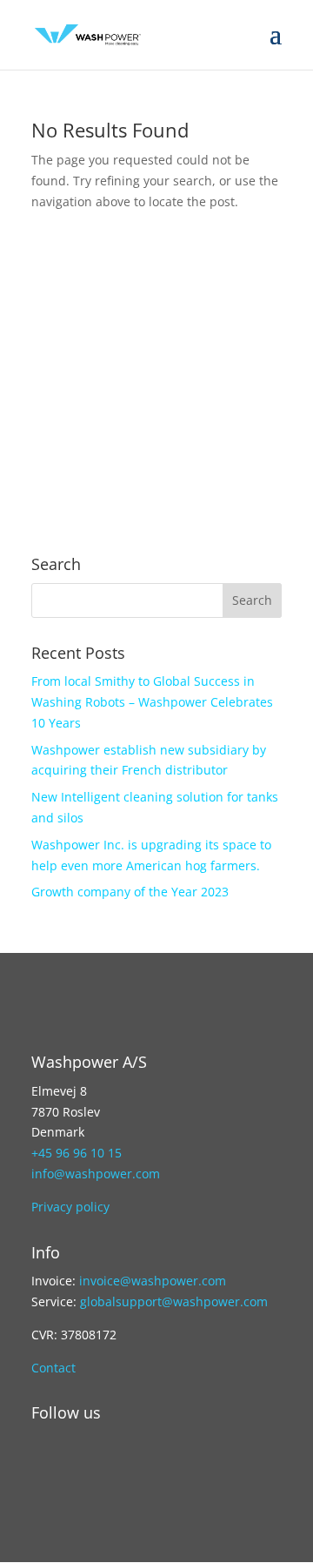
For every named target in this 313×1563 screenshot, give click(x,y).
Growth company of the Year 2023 (130, 891)
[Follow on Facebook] (115, 1472)
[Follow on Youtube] (80, 1472)
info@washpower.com (95, 1173)
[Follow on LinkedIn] (45, 1472)
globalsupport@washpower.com (174, 1301)
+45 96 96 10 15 (76, 1152)
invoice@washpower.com (152, 1280)
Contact (53, 1367)
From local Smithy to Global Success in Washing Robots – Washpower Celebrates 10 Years (152, 702)
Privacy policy (70, 1206)
